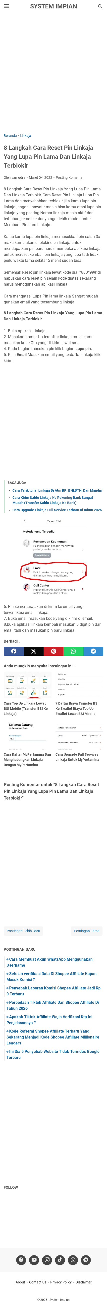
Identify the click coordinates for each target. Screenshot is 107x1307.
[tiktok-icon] (60, 1260)
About (20, 1282)
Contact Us (37, 1282)
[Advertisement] (53, 73)
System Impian (53, 6)
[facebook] (14, 651)
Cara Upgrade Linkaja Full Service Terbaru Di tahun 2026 (57, 510)
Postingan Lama (87, 931)
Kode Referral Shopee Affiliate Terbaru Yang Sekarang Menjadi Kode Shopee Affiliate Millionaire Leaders (52, 1037)
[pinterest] (53, 651)
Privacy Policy (61, 1282)
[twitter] (34, 651)
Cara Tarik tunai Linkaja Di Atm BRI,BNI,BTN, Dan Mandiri (57, 490)
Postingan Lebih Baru (23, 931)
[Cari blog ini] (100, 6)
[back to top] (97, 1296)
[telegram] (93, 651)
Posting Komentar (70, 177)
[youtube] (34, 1260)
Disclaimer (84, 1282)
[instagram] (47, 1260)
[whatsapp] (73, 651)
